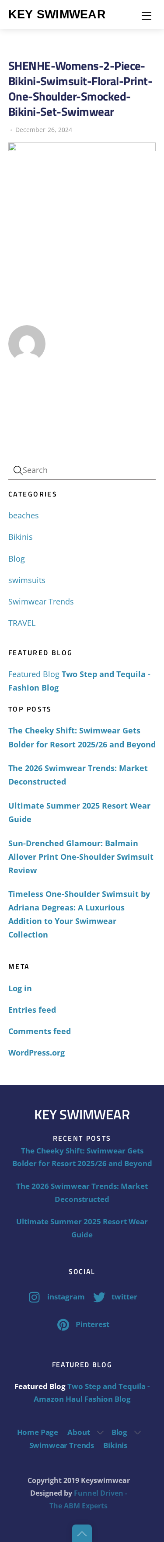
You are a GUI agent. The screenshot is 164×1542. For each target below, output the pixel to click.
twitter (123, 1297)
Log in (20, 988)
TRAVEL (21, 623)
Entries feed (32, 1009)
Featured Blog (33, 674)
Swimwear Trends (41, 601)
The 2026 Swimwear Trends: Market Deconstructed (78, 775)
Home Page (37, 1432)
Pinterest (91, 1324)
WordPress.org (36, 1052)
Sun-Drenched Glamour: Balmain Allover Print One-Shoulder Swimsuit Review (81, 856)
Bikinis (20, 536)
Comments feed (39, 1031)
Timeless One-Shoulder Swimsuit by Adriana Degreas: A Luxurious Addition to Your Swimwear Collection (79, 914)
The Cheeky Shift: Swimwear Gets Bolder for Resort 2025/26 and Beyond (82, 737)
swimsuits (26, 580)
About (78, 1432)
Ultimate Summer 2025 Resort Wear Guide (79, 812)
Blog (16, 558)
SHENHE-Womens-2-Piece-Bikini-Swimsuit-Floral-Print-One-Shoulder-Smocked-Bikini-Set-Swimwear (80, 88)
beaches (23, 515)
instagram (65, 1297)
